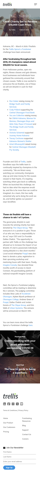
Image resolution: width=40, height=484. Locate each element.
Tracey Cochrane (16, 138)
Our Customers (9, 427)
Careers (25, 439)
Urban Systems (16, 308)
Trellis (13, 30)
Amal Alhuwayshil (17, 144)
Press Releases (24, 16)
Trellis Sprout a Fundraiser (20, 49)
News (13, 16)
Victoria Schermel (16, 132)
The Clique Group (20, 227)
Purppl (25, 253)
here (30, 325)
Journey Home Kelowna (19, 135)
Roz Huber (13, 101)
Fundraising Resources (27, 419)
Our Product (8, 422)
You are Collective (16, 115)
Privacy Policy (23, 410)
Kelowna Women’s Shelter (20, 141)
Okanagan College (11, 299)
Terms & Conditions (10, 410)
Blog (24, 425)
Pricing (6, 431)
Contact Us (26, 434)
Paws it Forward (25, 124)
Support (25, 430)
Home (5, 418)
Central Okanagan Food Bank (22, 112)
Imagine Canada (10, 265)
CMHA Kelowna (19, 118)
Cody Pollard (14, 109)
